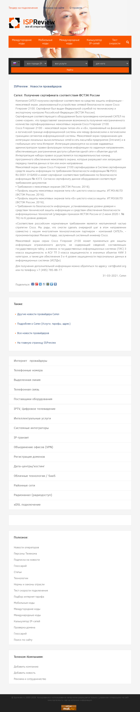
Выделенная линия (27, 380)
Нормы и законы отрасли (29, 584)
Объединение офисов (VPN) (33, 447)
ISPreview (21, 86)
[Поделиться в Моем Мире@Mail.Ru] (47, 284)
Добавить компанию (26, 666)
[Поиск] (127, 42)
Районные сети (24, 485)
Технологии (21, 578)
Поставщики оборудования (33, 399)
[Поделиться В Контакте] (55, 284)
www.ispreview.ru (55, 700)
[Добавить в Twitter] (51, 284)
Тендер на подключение (23, 8)
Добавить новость (24, 673)
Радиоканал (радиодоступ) (33, 495)
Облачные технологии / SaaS (34, 476)
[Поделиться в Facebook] (32, 284)
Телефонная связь (26, 389)
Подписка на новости (27, 559)
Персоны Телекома (25, 553)
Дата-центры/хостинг (29, 466)
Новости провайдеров (46, 86)
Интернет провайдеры (30, 361)
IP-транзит (21, 437)
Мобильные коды (45, 41)
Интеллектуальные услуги (32, 418)
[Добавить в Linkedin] (40, 284)
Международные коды (69, 41)
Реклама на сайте (53, 8)
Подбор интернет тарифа (29, 596)
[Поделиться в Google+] (36, 284)
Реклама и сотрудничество (30, 679)
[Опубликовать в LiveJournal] (44, 284)
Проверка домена (24, 627)
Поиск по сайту (23, 640)
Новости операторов (26, 547)
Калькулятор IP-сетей (94, 41)
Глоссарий (20, 566)
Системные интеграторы (31, 428)
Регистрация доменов (29, 457)
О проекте (76, 8)
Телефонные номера (28, 370)
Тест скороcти (114, 41)
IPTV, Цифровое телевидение (34, 409)
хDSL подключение (27, 504)
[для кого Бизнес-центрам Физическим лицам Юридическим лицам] (110, 63)
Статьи (18, 572)
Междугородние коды (22, 41)
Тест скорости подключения (31, 590)
